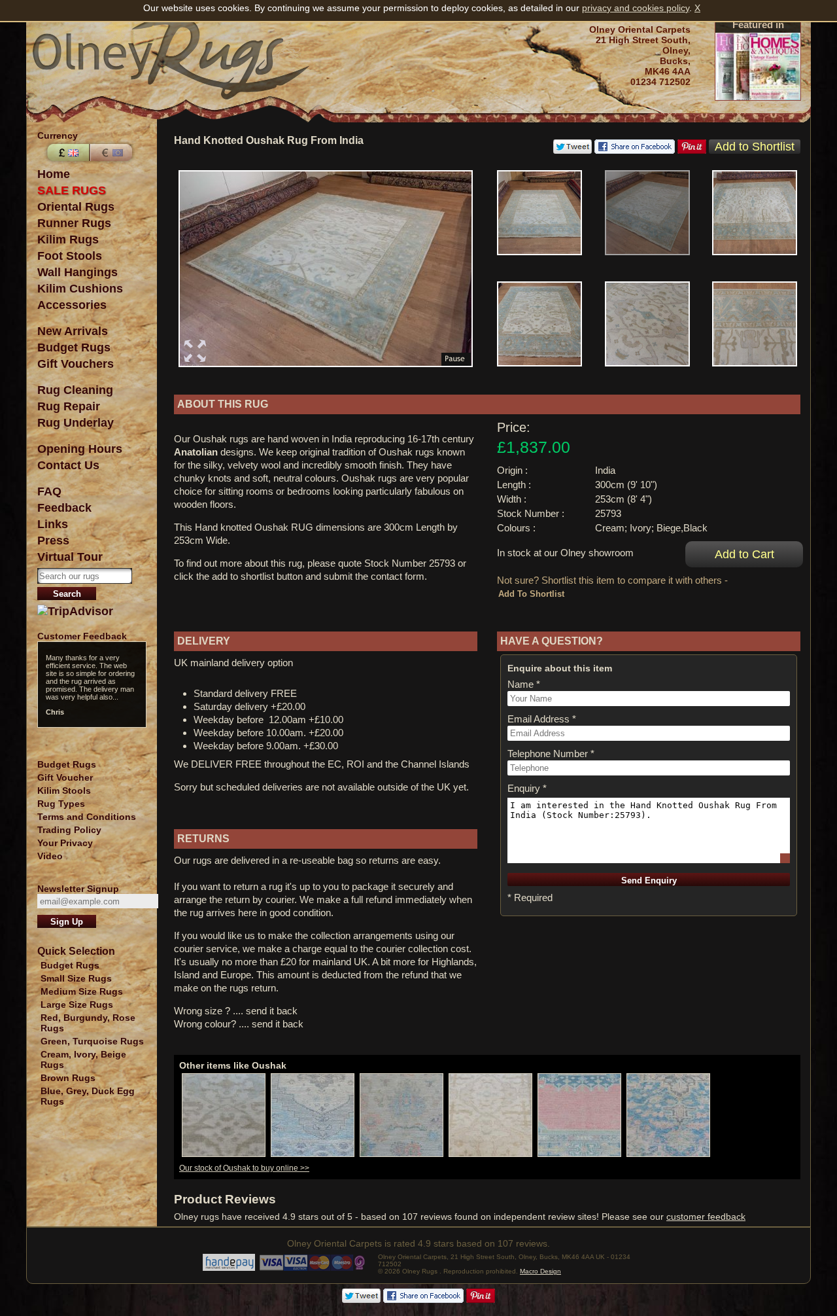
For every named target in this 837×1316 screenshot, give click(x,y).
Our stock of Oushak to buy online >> (244, 1168)
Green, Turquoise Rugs (92, 1041)
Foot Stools (69, 255)
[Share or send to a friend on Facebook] (634, 150)
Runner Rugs (74, 223)
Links (52, 524)
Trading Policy (69, 830)
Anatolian (196, 451)
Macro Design (540, 1271)
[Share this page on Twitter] (572, 150)
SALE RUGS (71, 190)
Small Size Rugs (76, 978)
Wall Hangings (77, 272)
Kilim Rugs (68, 239)
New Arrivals (72, 331)
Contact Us (68, 465)
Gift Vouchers (75, 363)
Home (53, 174)
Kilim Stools (64, 790)
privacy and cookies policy (635, 8)
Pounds (67, 152)
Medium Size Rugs (82, 991)
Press (53, 540)
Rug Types (61, 803)
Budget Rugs (74, 347)
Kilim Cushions (80, 288)
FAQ (49, 491)
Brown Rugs (68, 1078)
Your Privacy (65, 843)
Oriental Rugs (75, 206)
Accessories (72, 304)
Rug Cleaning (75, 390)
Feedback (64, 507)
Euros (112, 152)
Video (50, 856)
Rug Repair (68, 406)
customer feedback (705, 1216)
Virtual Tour (70, 556)
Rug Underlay (75, 422)
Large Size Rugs (77, 1004)
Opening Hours (79, 448)
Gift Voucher (65, 777)
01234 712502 (660, 82)
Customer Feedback (82, 636)
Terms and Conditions (86, 816)
